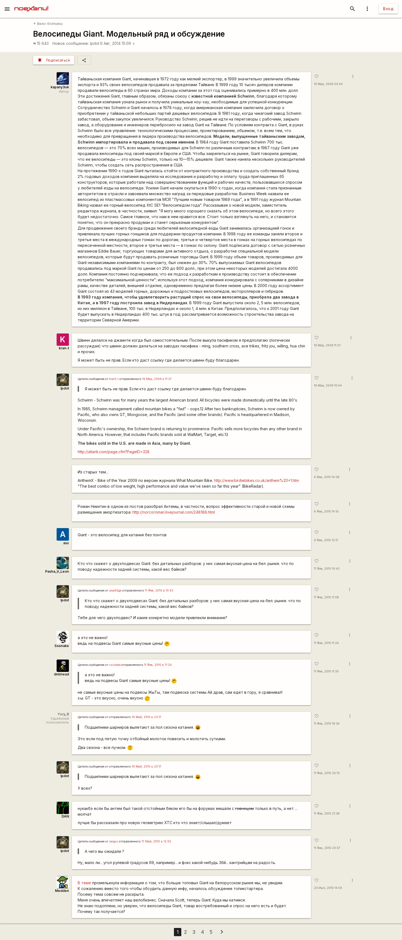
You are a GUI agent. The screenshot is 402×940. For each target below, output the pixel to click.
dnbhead (61, 674)
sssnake (115, 665)
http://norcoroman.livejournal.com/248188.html (173, 512)
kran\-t (114, 379)
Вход (388, 8)
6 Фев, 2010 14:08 (326, 477)
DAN (65, 816)
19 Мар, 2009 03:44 (328, 84)
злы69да (115, 590)
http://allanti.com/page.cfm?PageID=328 (114, 451)
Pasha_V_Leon (57, 571)
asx (66, 543)
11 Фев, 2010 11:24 (326, 643)
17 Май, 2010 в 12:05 (156, 841)
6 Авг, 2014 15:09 (117, 43)
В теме (84, 882)
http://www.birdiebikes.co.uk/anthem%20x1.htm (256, 480)
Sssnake (61, 646)
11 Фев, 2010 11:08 (326, 597)
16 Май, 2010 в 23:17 (146, 717)
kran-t (64, 348)
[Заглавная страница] (31, 4)
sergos (113, 841)
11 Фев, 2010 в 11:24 (158, 665)
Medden (62, 891)
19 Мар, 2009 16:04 (328, 385)
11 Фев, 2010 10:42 (327, 568)
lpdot (94, 43)
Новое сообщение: (71, 43)
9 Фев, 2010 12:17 (326, 540)
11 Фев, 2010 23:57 (327, 848)
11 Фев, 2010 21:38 (327, 813)
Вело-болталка (48, 24)
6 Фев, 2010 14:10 (326, 511)
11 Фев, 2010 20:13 (327, 773)
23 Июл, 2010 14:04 (328, 888)
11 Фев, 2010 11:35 (326, 671)
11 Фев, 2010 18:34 (327, 723)
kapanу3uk (60, 87)
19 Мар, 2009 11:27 (327, 345)
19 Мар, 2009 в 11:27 (157, 379)
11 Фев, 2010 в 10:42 (159, 590)
